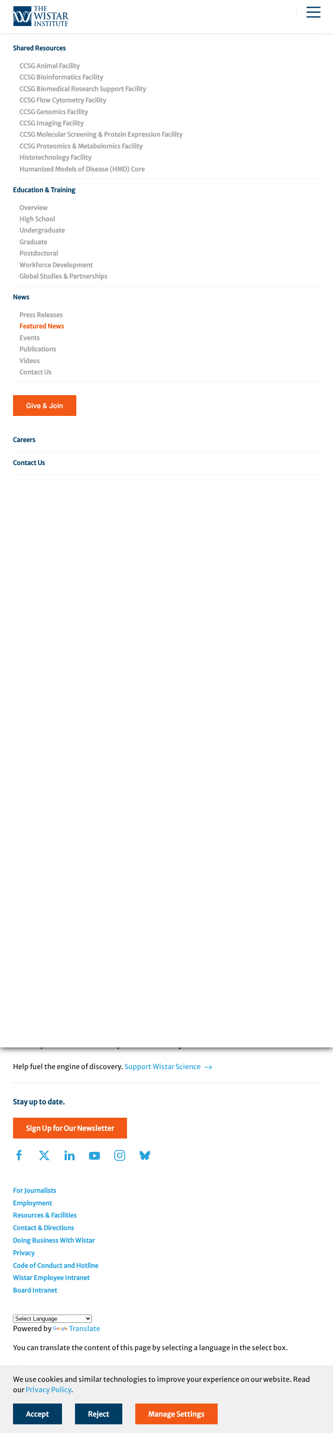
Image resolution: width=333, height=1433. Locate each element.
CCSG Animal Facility (50, 66)
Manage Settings (176, 1414)
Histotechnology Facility (55, 157)
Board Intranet (35, 1290)
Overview (34, 208)
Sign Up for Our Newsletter (70, 1128)
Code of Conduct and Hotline (55, 1266)
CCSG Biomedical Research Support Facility (83, 89)
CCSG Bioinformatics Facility (61, 77)
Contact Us (36, 372)
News (21, 297)
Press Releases (41, 315)
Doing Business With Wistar (54, 1240)
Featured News (42, 326)
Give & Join (44, 405)
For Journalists (34, 1191)
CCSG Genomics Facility (54, 112)
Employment (32, 1203)
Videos (30, 361)
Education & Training (44, 190)
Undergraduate (42, 230)
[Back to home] (40, 16)
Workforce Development (56, 265)
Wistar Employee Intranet (51, 1278)
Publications (38, 349)
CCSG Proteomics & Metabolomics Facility (81, 146)
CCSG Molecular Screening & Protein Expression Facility (101, 134)
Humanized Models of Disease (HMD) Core (82, 169)
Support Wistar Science (163, 1066)
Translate (84, 1328)
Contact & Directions (43, 1228)
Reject (98, 1414)
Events (30, 338)
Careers (24, 440)
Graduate (33, 242)
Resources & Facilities (45, 1215)
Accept (37, 1414)
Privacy (24, 1253)
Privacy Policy (48, 1389)
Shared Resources (39, 48)
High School (37, 219)
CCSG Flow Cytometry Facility (63, 100)
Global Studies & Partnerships (64, 276)
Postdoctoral (39, 253)
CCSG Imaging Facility (52, 123)
